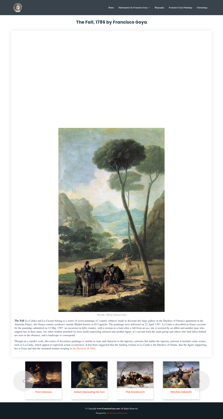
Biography (159, 7)
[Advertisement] (111, 80)
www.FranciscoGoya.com (117, 413)
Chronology (202, 7)
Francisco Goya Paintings (180, 7)
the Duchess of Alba (84, 348)
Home (111, 7)
